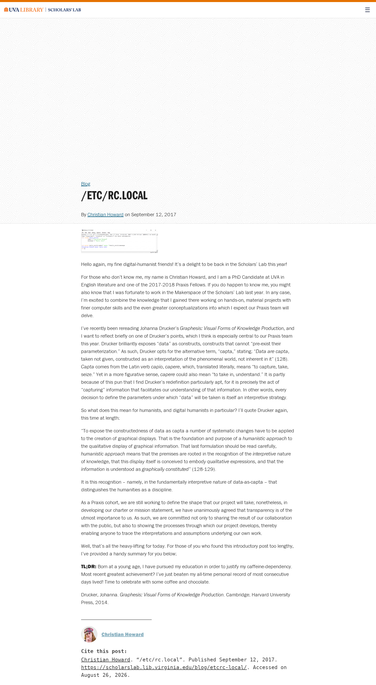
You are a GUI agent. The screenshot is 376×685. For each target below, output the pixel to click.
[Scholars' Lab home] (42, 10)
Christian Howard (105, 214)
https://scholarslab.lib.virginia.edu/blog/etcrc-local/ (164, 667)
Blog (85, 183)
